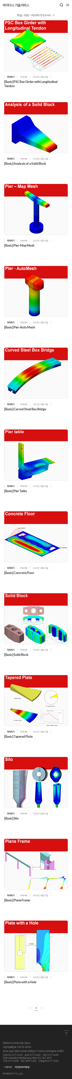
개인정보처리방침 (22, 1067)
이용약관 (8, 1067)
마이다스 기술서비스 (16, 5)
